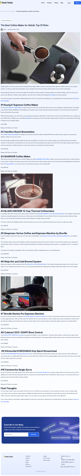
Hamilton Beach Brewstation (11, 134)
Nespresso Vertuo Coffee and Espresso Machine (55, 236)
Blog (62, 2)
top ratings (52, 95)
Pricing (56, 2)
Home (43, 2)
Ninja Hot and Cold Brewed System (37, 264)
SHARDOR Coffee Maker (43, 159)
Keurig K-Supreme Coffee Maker (12, 107)
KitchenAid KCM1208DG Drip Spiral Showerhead (16, 353)
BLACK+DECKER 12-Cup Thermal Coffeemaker (52, 213)
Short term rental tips (6, 20)
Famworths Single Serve (43, 372)
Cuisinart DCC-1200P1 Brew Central (13, 335)
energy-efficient (9, 164)
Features (49, 2)
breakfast (28, 118)
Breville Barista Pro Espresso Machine (35, 316)
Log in (69, 3)
